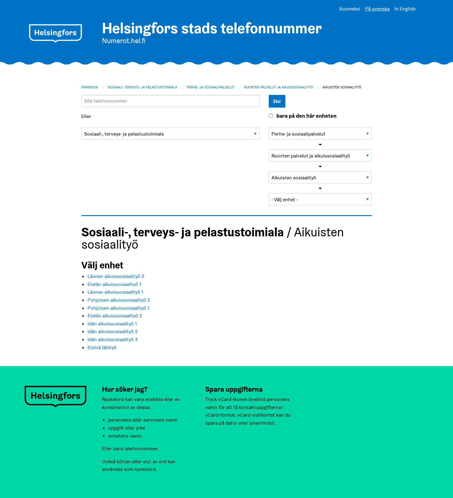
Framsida (89, 87)
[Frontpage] (55, 33)
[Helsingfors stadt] (55, 396)
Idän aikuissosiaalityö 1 (112, 323)
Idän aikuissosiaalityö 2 (113, 331)
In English (405, 9)
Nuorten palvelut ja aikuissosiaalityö (278, 87)
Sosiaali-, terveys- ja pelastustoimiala (142, 87)
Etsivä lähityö (102, 347)
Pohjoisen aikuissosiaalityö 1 (118, 308)
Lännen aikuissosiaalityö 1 (115, 292)
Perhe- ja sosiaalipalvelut (211, 87)
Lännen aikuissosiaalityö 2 (116, 276)
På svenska (377, 9)
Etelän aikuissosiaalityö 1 (114, 284)
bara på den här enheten (306, 116)
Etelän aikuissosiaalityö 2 (115, 315)
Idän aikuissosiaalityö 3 (113, 339)
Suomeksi (349, 9)
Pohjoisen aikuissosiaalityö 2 (119, 300)
